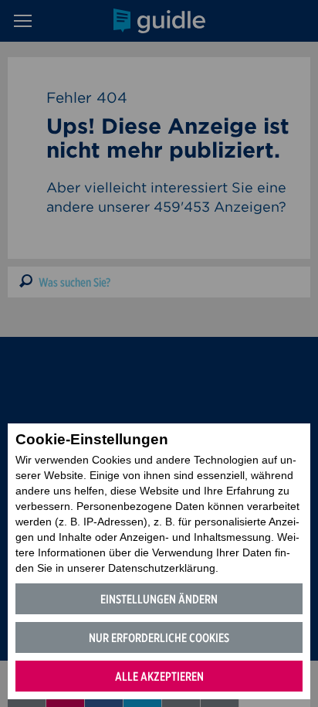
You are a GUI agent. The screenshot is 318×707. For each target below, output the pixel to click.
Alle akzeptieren (159, 676)
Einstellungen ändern (159, 599)
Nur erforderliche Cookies (159, 638)
